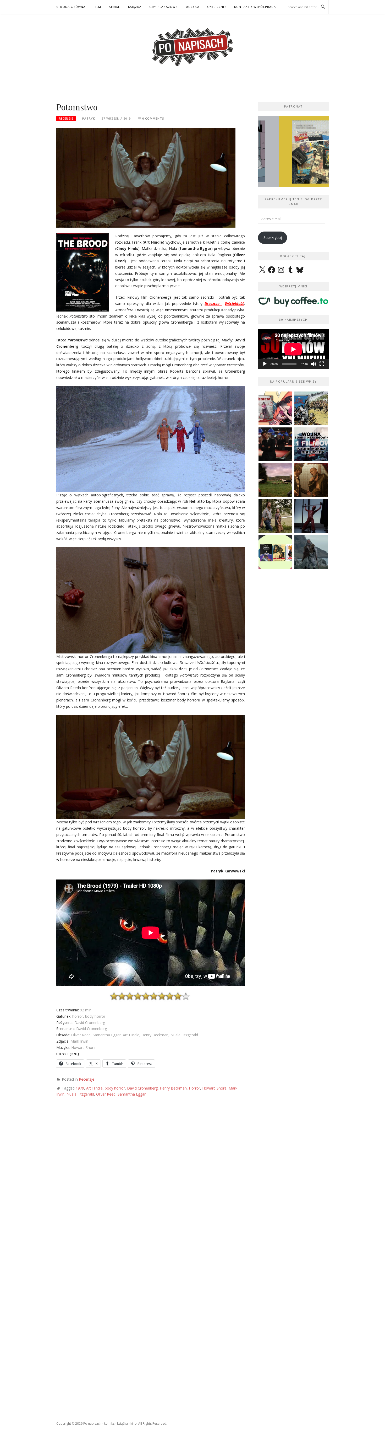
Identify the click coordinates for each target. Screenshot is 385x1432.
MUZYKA (192, 7)
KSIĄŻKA (134, 7)
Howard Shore (214, 1088)
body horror (115, 1088)
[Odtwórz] (264, 364)
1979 (80, 1088)
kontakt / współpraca (255, 7)
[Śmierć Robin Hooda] (311, 552)
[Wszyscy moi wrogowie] (275, 516)
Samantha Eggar (132, 1094)
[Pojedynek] (275, 480)
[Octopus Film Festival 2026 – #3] (275, 552)
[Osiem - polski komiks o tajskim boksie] (275, 408)
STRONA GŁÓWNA (71, 7)
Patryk (88, 118)
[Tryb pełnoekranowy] (321, 364)
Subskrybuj (272, 237)
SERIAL (114, 7)
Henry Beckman (173, 1088)
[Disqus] (150, 1190)
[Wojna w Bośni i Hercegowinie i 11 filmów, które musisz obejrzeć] (311, 444)
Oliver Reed (106, 1094)
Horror (194, 1088)
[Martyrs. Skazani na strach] (311, 516)
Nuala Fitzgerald (80, 1094)
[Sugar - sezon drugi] (275, 444)
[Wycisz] (313, 364)
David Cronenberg (142, 1088)
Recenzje (66, 118)
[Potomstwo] (145, 177)
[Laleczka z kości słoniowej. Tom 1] (311, 408)
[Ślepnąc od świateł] (311, 480)
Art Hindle (94, 1088)
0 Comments (153, 118)
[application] (293, 349)
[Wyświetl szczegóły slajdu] (293, 151)
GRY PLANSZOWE (163, 7)
